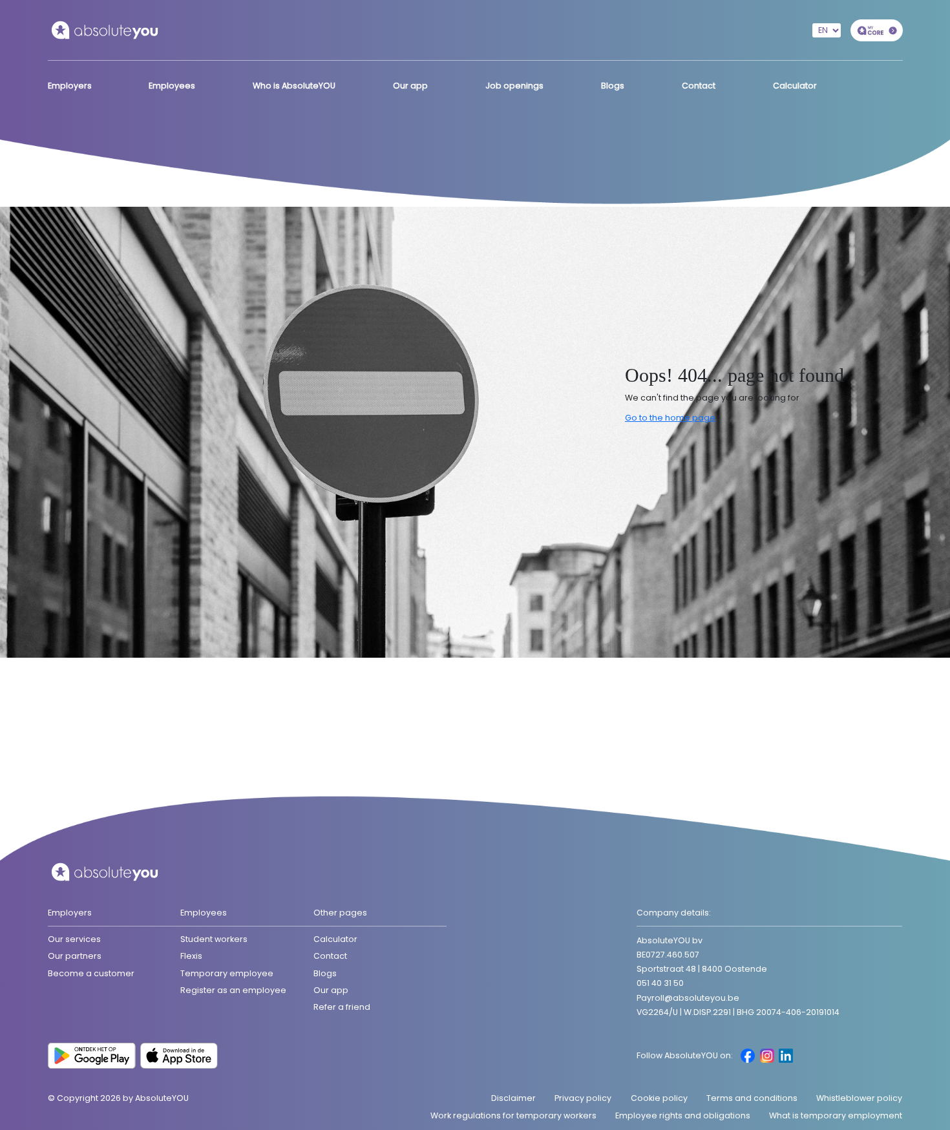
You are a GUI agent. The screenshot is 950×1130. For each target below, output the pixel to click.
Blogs (612, 85)
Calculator (795, 85)
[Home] (105, 29)
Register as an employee (233, 990)
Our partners (74, 955)
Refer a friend (341, 1006)
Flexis (191, 955)
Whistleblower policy (859, 1098)
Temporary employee (226, 973)
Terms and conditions (751, 1098)
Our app (410, 85)
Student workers (214, 939)
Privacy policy (582, 1098)
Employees (172, 85)
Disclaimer (513, 1098)
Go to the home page (670, 417)
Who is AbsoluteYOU (294, 85)
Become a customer (91, 973)
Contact (698, 85)
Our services (74, 939)
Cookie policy (659, 1098)
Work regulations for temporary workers (513, 1115)
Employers (70, 85)
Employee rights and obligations (682, 1115)
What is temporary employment (835, 1115)
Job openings (514, 85)
